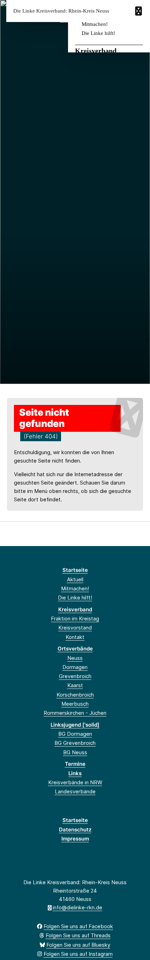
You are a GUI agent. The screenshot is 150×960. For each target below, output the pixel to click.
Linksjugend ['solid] (75, 724)
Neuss (75, 658)
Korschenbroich (75, 694)
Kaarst (75, 685)
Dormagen (75, 667)
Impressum (75, 838)
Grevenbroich (75, 676)
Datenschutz (75, 829)
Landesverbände (75, 791)
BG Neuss (75, 752)
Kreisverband (96, 50)
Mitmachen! (95, 24)
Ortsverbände (75, 648)
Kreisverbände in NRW (75, 782)
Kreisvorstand (75, 627)
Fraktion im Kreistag (75, 618)
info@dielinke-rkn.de (77, 907)
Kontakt (75, 637)
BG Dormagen (75, 733)
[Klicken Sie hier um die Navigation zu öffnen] (139, 11)
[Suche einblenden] (120, 11)
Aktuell (75, 579)
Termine (75, 764)
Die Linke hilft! (98, 33)
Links (75, 773)
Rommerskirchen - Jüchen (75, 713)
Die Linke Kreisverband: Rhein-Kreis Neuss (61, 11)
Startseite (75, 570)
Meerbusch (75, 703)
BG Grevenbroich (75, 743)
